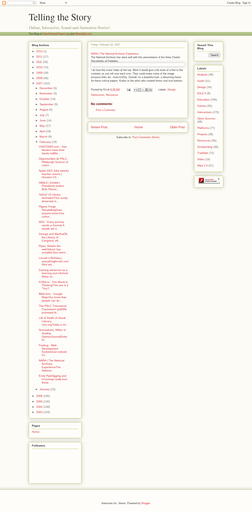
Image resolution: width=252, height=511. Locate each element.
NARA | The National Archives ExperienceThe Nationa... (51, 365)
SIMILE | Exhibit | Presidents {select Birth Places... (51, 186)
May (43, 125)
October (45, 99)
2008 (39, 78)
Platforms (203, 127)
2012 (39, 56)
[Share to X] (143, 90)
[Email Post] (128, 89)
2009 (39, 72)
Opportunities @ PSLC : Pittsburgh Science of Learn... (54, 162)
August (44, 109)
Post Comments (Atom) (145, 137)
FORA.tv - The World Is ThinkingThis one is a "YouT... (53, 285)
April (43, 131)
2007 (39, 83)
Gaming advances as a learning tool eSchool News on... (53, 273)
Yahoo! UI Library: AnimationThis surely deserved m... (53, 198)
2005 (39, 401)
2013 (39, 51)
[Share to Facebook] (147, 90)
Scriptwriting (204, 146)
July (42, 115)
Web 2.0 (202, 165)
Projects (202, 134)
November (46, 93)
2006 (39, 395)
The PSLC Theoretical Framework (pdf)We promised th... (53, 309)
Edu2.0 (201, 93)
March (44, 136)
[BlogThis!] (139, 90)
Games (201, 105)
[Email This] (136, 90)
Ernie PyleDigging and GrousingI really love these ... (53, 379)
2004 (39, 406)
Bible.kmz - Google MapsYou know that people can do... (52, 297)
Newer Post (99, 127)
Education (203, 99)
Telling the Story (60, 16)
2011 (39, 61)
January (45, 389)
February (46, 141)
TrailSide (202, 153)
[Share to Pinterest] (151, 90)
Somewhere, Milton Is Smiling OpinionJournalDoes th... (53, 334)
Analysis (202, 74)
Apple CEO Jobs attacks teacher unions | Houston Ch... (54, 174)
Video (200, 159)
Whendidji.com (83, 33)
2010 (39, 67)
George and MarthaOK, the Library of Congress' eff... (53, 237)
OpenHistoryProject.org (56, 33)
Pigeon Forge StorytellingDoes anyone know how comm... (51, 211)
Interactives (97, 94)
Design (171, 89)
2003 (39, 412)
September (47, 104)
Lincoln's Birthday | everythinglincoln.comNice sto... (54, 261)
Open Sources (206, 118)
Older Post (177, 127)
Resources (112, 94)
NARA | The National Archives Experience (115, 53)
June (43, 120)
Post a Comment (105, 110)
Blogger (145, 503)
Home (138, 127)
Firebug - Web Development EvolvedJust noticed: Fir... (53, 350)
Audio (200, 80)
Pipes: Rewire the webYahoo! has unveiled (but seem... (53, 249)
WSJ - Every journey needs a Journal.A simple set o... (51, 225)
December (46, 88)
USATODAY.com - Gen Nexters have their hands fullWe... (53, 150)
